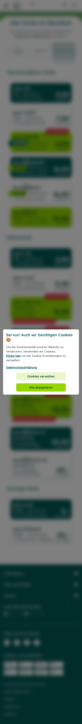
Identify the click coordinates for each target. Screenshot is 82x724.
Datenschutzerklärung (21, 367)
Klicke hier (13, 356)
